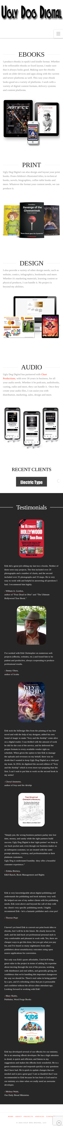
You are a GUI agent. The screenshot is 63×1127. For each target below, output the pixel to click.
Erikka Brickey (13, 871)
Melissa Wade (12, 1091)
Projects (28, 1116)
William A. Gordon (14, 591)
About (18, 1116)
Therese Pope (12, 918)
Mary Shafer (11, 996)
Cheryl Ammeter (13, 781)
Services (39, 1116)
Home (10, 1116)
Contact (50, 1116)
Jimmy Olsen (12, 670)
